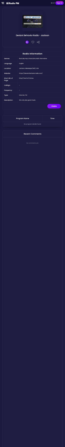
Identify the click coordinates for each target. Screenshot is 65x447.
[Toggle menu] (2, 3)
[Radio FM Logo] (12, 3)
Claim (54, 106)
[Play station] (27, 42)
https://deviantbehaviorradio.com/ (31, 73)
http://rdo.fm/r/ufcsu (26, 78)
